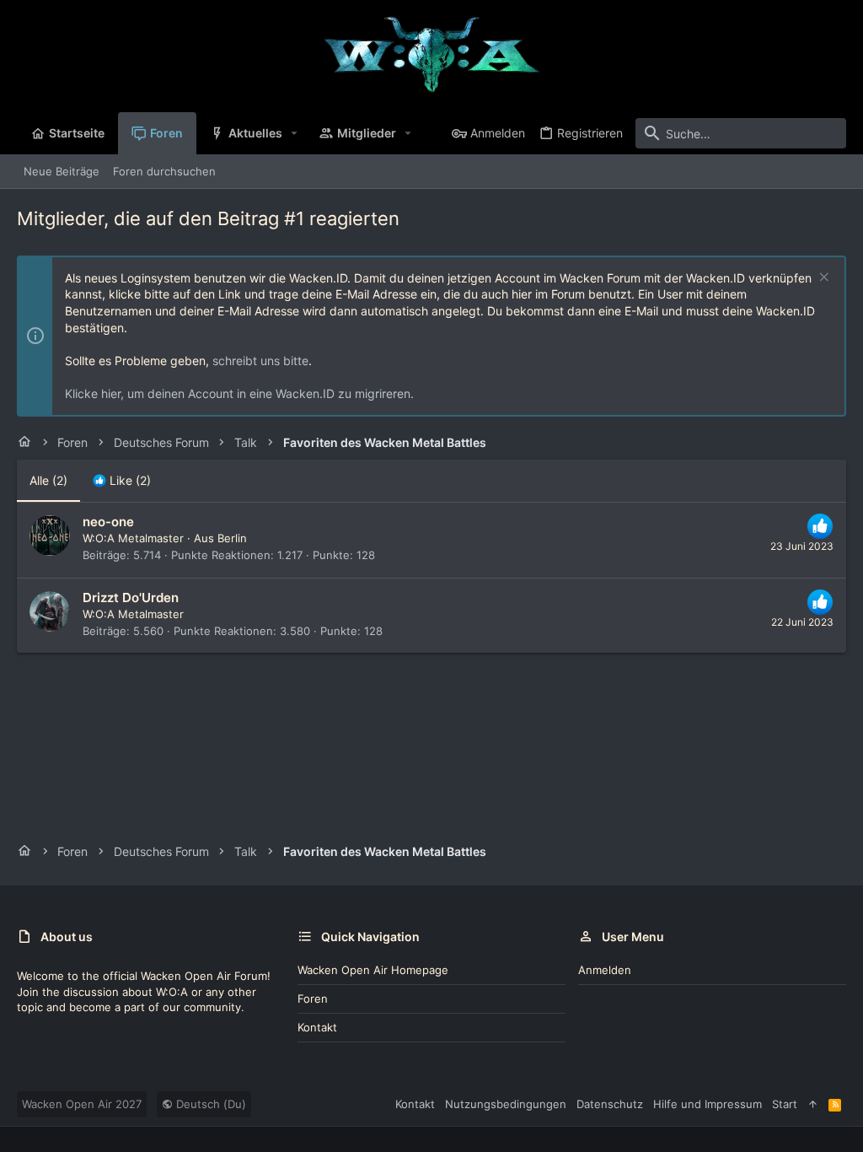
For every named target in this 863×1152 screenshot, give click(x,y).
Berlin (232, 538)
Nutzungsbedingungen (505, 1104)
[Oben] (812, 1104)
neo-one (108, 522)
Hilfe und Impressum (707, 1104)
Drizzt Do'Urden (131, 597)
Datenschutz (609, 1104)
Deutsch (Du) (209, 1104)
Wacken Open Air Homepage (372, 970)
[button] (294, 133)
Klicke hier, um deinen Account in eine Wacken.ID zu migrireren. (239, 393)
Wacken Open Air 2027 (82, 1104)
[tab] (121, 481)
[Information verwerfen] (822, 279)
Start (784, 1104)
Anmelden (604, 970)
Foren (312, 998)
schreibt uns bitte (260, 360)
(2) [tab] (48, 480)
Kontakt (317, 1027)
